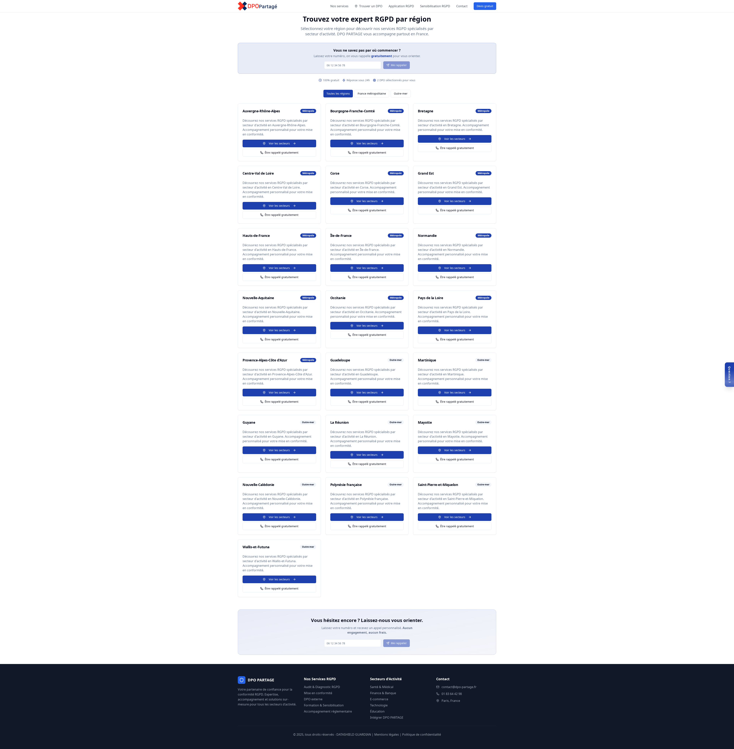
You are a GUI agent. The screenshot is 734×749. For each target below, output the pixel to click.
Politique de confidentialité (421, 734)
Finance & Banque (383, 693)
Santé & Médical (381, 687)
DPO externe (313, 699)
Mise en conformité (318, 693)
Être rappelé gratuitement (281, 152)
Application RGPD (401, 6)
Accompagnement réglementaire (328, 711)
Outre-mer (401, 93)
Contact (462, 6)
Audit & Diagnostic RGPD (322, 687)
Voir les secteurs (279, 143)
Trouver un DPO (370, 6)
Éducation (377, 711)
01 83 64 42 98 (452, 694)
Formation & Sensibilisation (324, 705)
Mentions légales (386, 734)
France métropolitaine (372, 93)
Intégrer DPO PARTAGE (386, 717)
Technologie (379, 705)
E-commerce (379, 699)
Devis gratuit (485, 6)
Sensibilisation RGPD (435, 6)
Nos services (339, 6)
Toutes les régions (338, 93)
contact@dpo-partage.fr (459, 687)
